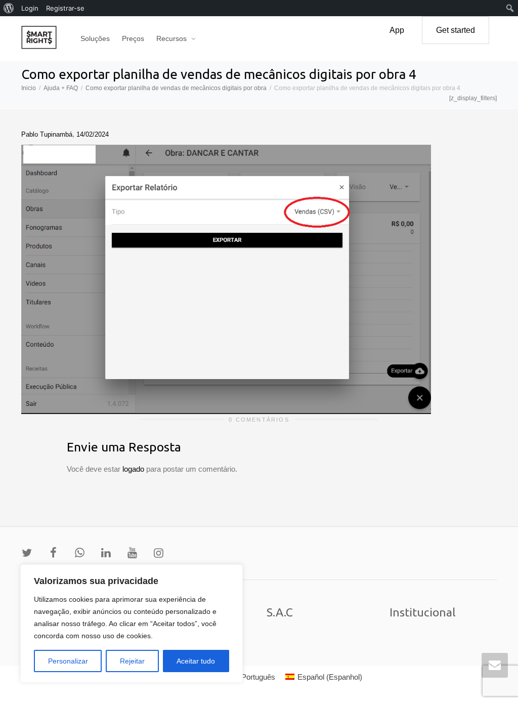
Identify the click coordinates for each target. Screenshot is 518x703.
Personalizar (68, 661)
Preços (133, 38)
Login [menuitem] (29, 8)
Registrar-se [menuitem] (65, 8)
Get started (455, 30)
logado (134, 469)
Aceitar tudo (196, 661)
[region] (131, 623)
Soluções (95, 38)
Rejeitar (132, 661)
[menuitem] (9, 8)
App (397, 30)
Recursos (172, 38)
